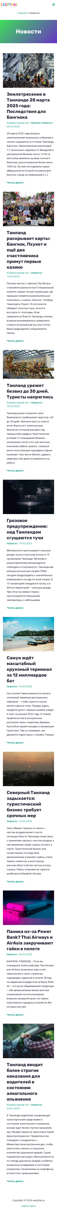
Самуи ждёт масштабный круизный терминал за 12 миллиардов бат (29, 669)
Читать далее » (15, 183)
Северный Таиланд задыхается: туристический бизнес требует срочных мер (28, 804)
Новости (47, 122)
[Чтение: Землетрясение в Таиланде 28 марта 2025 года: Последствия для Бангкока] (28, 70)
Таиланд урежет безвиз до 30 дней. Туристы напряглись (30, 391)
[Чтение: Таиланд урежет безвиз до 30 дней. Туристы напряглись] (28, 364)
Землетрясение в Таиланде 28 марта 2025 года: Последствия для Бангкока (28, 106)
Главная (22, 13)
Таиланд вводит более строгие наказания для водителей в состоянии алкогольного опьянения (25, 1082)
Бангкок (36, 122)
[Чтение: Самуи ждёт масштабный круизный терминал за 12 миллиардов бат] (28, 633)
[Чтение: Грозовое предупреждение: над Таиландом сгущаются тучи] (28, 496)
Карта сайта (29, 1205)
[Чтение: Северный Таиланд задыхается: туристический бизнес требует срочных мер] (28, 768)
